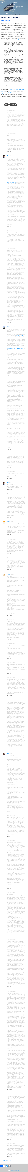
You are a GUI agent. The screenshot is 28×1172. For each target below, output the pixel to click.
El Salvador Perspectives (14, 3)
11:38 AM (9, 695)
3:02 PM (9, 658)
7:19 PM (9, 467)
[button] (26, 17)
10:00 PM (9, 615)
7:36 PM (9, 517)
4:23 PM (9, 322)
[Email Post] (5, 101)
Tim (8, 156)
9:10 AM (9, 935)
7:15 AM (9, 129)
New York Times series (15, 181)
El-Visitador (10, 327)
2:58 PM (9, 888)
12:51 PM (9, 1156)
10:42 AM (9, 836)
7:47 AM (9, 151)
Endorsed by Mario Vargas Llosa (15, 348)
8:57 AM (9, 811)
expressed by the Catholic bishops (9, 93)
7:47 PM (9, 534)
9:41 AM (9, 244)
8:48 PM (9, 673)
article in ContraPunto (15, 40)
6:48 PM (9, 449)
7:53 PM (9, 553)
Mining (6, 104)
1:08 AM (9, 749)
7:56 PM (9, 570)
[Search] (26, 3)
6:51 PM (9, 1139)
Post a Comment (7, 1160)
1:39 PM (9, 987)
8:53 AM (9, 226)
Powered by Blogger (15, 1170)
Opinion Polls (13, 104)
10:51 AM (9, 489)
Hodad (8, 521)
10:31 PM (9, 478)
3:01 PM (9, 639)
